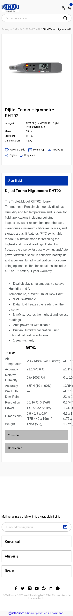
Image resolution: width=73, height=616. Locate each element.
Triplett (29, 131)
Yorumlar (14, 435)
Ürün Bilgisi (15, 180)
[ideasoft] (16, 613)
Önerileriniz (15, 448)
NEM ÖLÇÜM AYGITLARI (38, 123)
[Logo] (10, 8)
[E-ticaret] (36, 613)
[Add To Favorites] (15, 150)
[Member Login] (63, 8)
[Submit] (65, 527)
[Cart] (69, 8)
